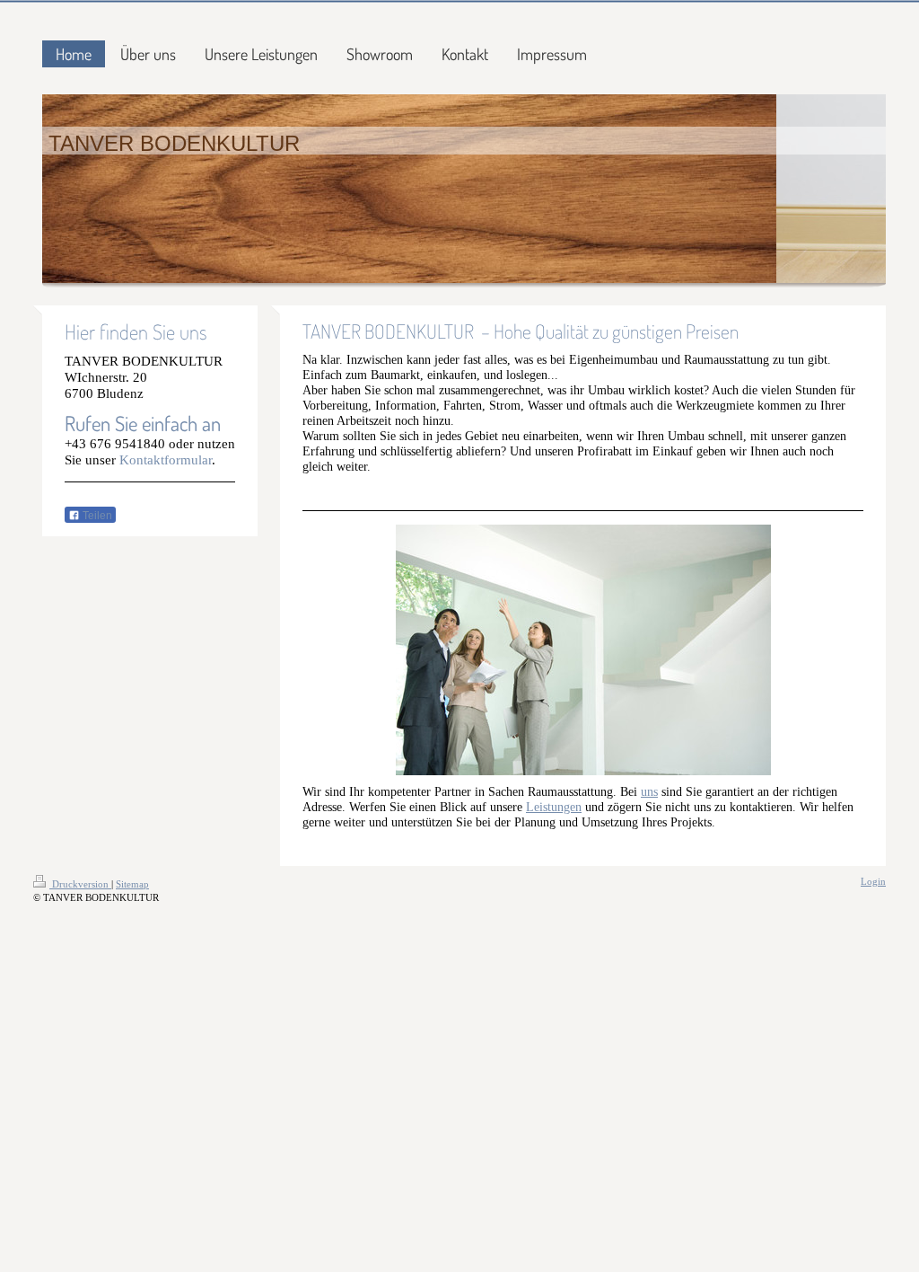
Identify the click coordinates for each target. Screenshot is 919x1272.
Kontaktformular (165, 459)
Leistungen (554, 806)
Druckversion (80, 884)
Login (873, 881)
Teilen (96, 515)
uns (649, 791)
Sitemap (132, 884)
